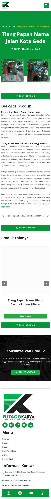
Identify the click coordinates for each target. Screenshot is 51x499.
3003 (40, 204)
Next (48, 71)
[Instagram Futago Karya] (8, 493)
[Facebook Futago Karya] (20, 493)
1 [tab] (23, 86)
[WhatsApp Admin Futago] (42, 493)
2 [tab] (25, 86)
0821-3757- (33, 204)
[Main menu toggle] (46, 5)
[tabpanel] (13, 70)
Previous (3, 71)
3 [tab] (28, 86)
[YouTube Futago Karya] (31, 493)
